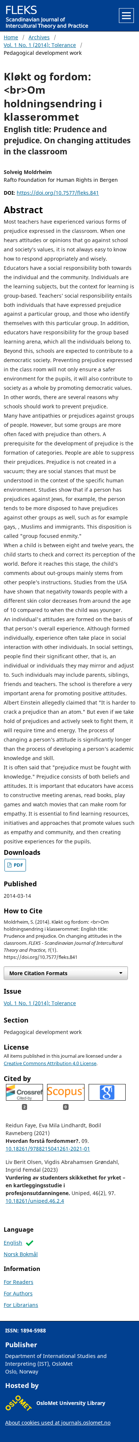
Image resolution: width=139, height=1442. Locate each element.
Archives (39, 37)
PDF (18, 865)
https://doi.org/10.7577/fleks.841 (58, 192)
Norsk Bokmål (21, 1254)
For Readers (18, 1281)
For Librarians (21, 1304)
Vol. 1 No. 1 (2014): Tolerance (40, 44)
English (13, 1242)
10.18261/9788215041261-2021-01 (48, 1148)
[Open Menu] (126, 15)
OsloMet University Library (70, 1402)
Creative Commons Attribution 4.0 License (50, 1063)
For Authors (18, 1293)
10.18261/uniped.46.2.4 (35, 1200)
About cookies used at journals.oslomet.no (57, 1422)
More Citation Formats (38, 973)
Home (11, 37)
